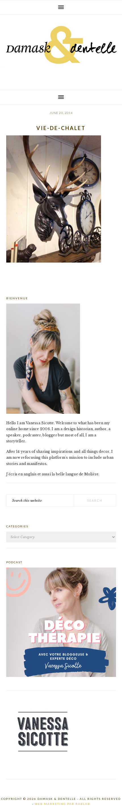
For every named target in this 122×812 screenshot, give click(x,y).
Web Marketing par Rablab (62, 803)
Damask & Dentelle (61, 50)
